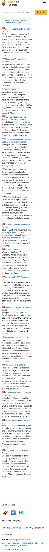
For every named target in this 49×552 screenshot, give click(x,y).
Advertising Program (18, 545)
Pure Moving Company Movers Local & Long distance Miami (16, 140)
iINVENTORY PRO (13, 89)
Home (6, 20)
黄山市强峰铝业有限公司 (15, 365)
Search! (40, 12)
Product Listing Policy (30, 542)
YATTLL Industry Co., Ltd (15, 116)
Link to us (6, 542)
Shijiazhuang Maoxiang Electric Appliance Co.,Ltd (16, 394)
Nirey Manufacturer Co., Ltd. (17, 337)
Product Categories (12, 527)
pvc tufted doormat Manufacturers (13, 233)
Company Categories (34, 527)
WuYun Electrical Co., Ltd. (16, 197)
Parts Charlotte (11, 249)
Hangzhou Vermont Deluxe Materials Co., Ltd (15, 60)
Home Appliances (19, 20)
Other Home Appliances (16, 22)
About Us (15, 542)
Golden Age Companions (15, 169)
